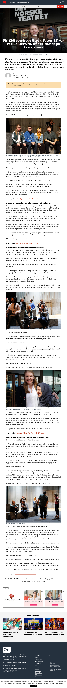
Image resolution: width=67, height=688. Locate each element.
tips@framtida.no (54, 665)
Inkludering (40, 579)
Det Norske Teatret (25, 579)
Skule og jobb (15, 6)
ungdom (39, 581)
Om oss (37, 669)
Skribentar (38, 671)
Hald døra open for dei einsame (25, 574)
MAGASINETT (8, 579)
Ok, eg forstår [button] (33, 685)
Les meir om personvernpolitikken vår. (11, 670)
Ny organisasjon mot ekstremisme (26, 243)
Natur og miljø (22, 6)
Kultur (9, 6)
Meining (37, 6)
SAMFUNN (16, 579)
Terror (33, 581)
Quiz (33, 6)
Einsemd (34, 579)
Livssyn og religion (49, 579)
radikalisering (59, 579)
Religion (24, 581)
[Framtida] (5, 2)
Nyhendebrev (38, 675)
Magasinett (28, 6)
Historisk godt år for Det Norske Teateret (28, 199)
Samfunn (5, 6)
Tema (36, 677)
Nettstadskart (38, 673)
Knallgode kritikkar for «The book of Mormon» (30, 433)
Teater (28, 581)
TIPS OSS (60, 6)
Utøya (43, 581)
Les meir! (61, 683)
